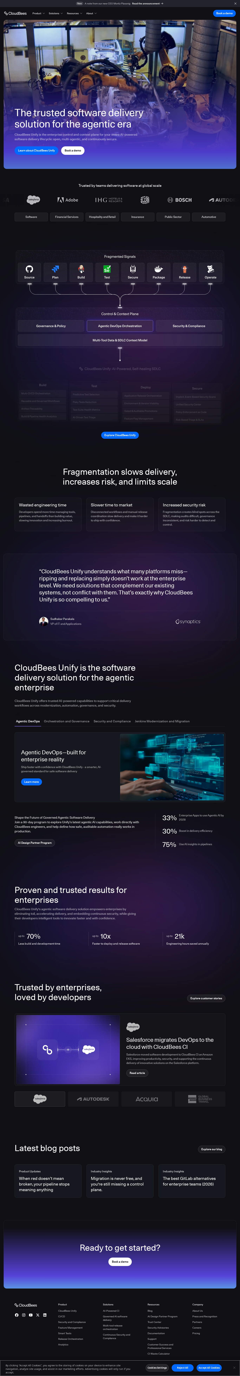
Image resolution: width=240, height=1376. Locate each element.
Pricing (196, 1333)
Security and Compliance (72, 1322)
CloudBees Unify (67, 1310)
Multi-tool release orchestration (112, 1327)
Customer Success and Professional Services (160, 1346)
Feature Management (70, 1327)
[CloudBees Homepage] (26, 1305)
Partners (197, 1322)
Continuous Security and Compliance (116, 1336)
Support (152, 1339)
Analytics (63, 1344)
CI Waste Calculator (159, 1353)
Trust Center (154, 1322)
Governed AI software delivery (115, 1318)
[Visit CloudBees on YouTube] (31, 1315)
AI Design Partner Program (162, 1316)
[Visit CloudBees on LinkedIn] (45, 1315)
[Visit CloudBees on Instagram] (24, 1315)
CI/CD (61, 1316)
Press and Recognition (204, 1316)
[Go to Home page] (15, 13)
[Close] (234, 1368)
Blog (150, 1310)
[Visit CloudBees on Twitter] (38, 1315)
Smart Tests (64, 1333)
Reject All (182, 1367)
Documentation (156, 1333)
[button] (39, 13)
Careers (196, 1327)
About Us (197, 1310)
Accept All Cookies (209, 1367)
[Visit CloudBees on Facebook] (17, 1315)
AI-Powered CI (111, 1310)
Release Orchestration (70, 1339)
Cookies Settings (157, 1367)
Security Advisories (158, 1327)
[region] (120, 1368)
